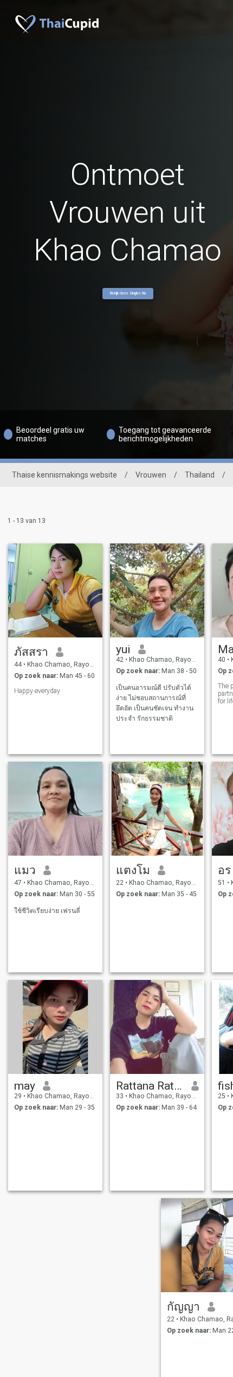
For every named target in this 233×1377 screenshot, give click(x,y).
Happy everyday (37, 691)
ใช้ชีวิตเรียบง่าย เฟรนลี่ (47, 911)
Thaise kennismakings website (64, 475)
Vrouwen (150, 475)
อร (224, 870)
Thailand (200, 475)
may (24, 1085)
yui (123, 649)
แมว (25, 870)
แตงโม (133, 870)
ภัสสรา (31, 652)
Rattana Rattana (150, 1085)
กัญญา (183, 1306)
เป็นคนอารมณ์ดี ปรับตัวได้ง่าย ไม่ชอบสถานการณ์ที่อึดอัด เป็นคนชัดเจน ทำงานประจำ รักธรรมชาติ (154, 703)
